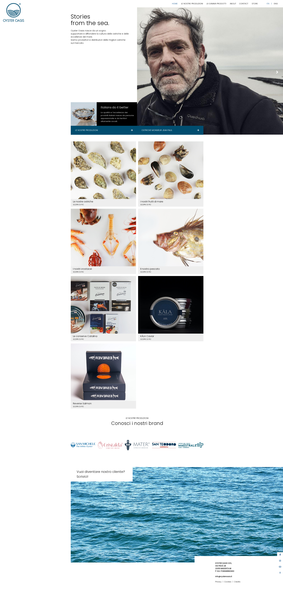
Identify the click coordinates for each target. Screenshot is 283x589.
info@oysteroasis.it (223, 576)
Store (255, 3)
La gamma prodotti (216, 3)
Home (175, 3)
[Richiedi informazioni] (280, 566)
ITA (268, 3)
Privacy (218, 581)
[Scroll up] (280, 572)
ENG (276, 3)
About (233, 3)
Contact (243, 3)
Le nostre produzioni (192, 3)
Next (277, 72)
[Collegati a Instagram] (280, 560)
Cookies (227, 581)
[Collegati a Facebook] (280, 554)
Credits (237, 581)
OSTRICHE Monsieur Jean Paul (157, 130)
